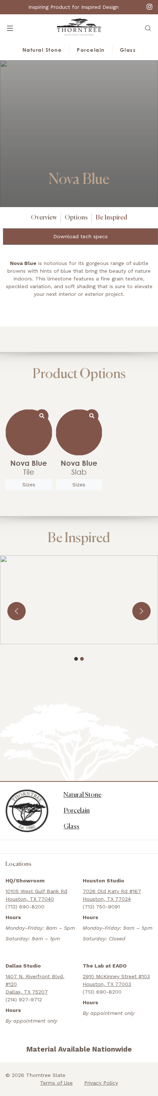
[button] (148, 28)
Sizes (28, 484)
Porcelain (91, 50)
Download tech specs (80, 236)
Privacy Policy (101, 1083)
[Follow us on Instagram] (149, 6)
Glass (128, 50)
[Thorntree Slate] (79, 26)
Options (76, 217)
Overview (44, 217)
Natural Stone (42, 50)
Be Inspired (111, 217)
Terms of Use (56, 1083)
